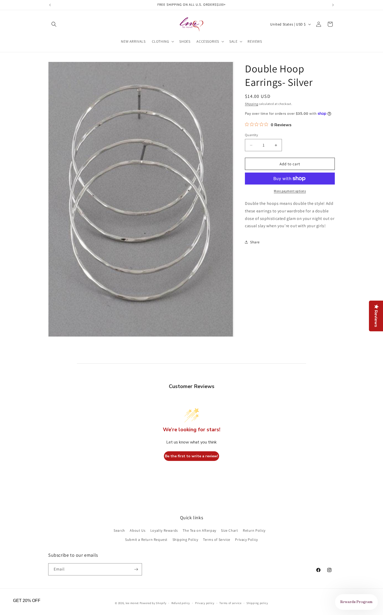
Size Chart (229, 530)
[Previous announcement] (50, 5)
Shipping (251, 104)
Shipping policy (257, 603)
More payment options (290, 191)
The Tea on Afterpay (199, 530)
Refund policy (180, 603)
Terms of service (230, 603)
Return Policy (254, 530)
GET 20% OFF (26, 600)
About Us (137, 530)
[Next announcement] (333, 5)
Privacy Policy (246, 539)
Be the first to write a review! (191, 456)
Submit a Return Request (146, 539)
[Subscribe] (136, 569)
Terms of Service (216, 539)
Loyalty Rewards (164, 530)
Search (119, 530)
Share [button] (255, 242)
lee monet (132, 603)
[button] (54, 24)
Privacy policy (204, 603)
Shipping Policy (185, 539)
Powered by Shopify (153, 603)
